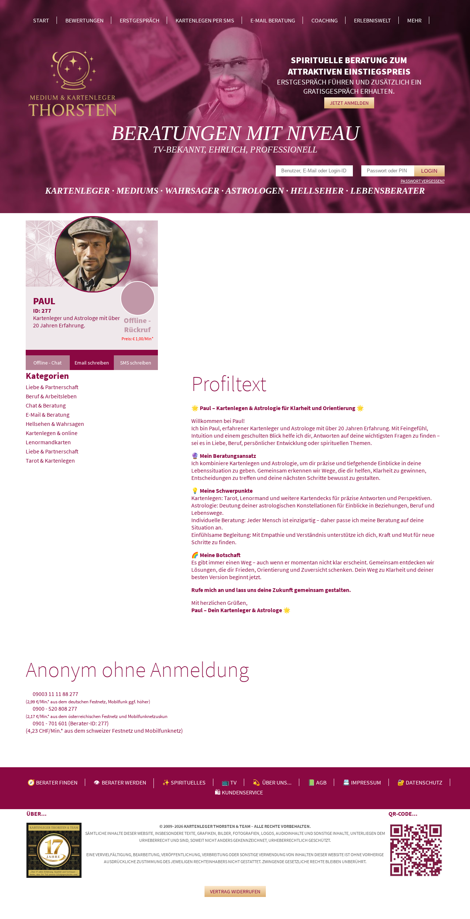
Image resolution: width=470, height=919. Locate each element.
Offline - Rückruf (137, 325)
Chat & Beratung (46, 405)
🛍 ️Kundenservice (239, 792)
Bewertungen (84, 20)
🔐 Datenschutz (419, 782)
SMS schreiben (135, 362)
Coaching (324, 20)
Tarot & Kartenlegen (50, 460)
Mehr (414, 20)
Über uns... (277, 782)
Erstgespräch (139, 20)
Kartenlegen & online (51, 433)
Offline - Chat (47, 362)
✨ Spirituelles (184, 782)
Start (41, 20)
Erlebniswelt (372, 20)
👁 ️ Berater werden (120, 782)
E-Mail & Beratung (47, 414)
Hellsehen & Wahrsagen (55, 423)
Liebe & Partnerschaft (52, 387)
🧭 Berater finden (52, 782)
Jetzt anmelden (349, 103)
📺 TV (229, 782)
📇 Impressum (362, 782)
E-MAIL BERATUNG (272, 20)
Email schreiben (92, 362)
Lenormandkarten (48, 442)
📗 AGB (317, 782)
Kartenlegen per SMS (205, 20)
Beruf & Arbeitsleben (51, 396)
